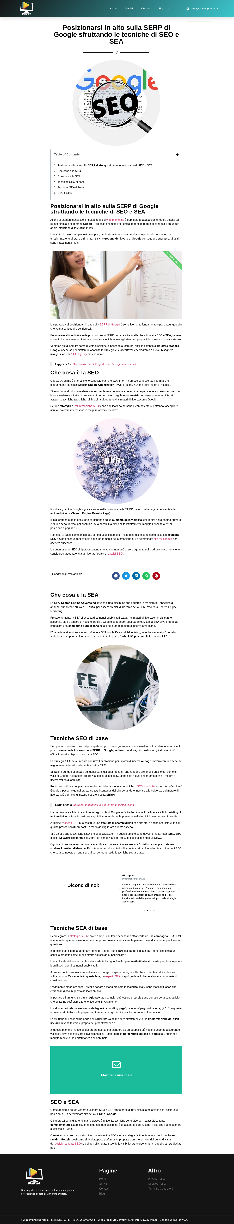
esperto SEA (113, 976)
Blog (160, 8)
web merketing (115, 219)
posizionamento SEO (68, 1143)
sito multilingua (163, 538)
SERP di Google (110, 324)
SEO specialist (146, 786)
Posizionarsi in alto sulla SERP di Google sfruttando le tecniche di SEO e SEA (105, 165)
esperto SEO (70, 822)
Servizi (129, 8)
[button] (144, 910)
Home (113, 8)
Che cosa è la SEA (69, 176)
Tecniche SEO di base (71, 181)
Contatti (145, 8)
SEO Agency (79, 354)
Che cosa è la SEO (69, 171)
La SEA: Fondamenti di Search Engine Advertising (103, 804)
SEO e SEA (65, 192)
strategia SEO (78, 936)
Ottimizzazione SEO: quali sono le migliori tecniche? (104, 364)
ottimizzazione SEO (87, 406)
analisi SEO (115, 553)
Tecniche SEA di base (71, 187)
